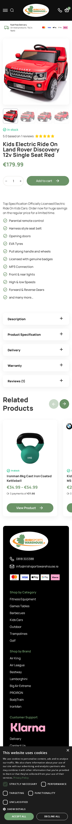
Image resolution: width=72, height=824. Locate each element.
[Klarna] (27, 727)
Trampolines (18, 634)
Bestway (16, 672)
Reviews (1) (16, 381)
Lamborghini (18, 679)
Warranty (15, 365)
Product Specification (24, 334)
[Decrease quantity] (6, 181)
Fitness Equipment (23, 599)
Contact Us (18, 745)
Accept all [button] (19, 816)
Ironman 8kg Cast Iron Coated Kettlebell (29, 478)
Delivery (14, 350)
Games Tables (19, 606)
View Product (26, 508)
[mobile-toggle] (5, 10)
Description (17, 319)
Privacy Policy (21, 777)
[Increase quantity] (20, 181)
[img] (36, 10)
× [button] (67, 750)
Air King (15, 658)
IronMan (16, 706)
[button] (64, 404)
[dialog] (36, 785)
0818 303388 (25, 559)
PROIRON (16, 693)
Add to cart (44, 181)
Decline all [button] (52, 816)
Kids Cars (16, 620)
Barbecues (17, 613)
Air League (17, 665)
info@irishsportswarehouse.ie (37, 566)
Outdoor (16, 627)
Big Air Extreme (20, 686)
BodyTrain (17, 699)
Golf (13, 640)
